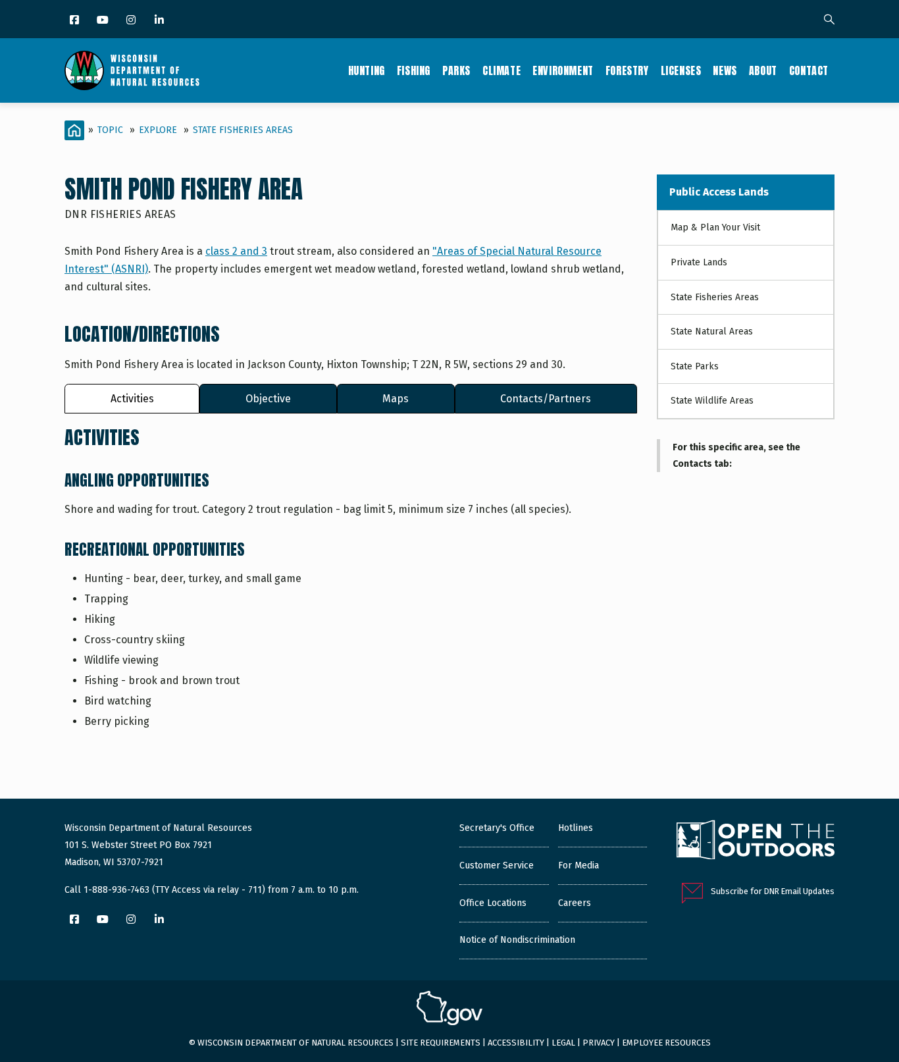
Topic (110, 130)
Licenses (681, 70)
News (724, 70)
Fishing (413, 70)
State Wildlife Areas (712, 400)
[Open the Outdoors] (756, 841)
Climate (501, 70)
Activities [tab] (132, 398)
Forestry (627, 70)
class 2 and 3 (236, 251)
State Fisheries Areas (243, 130)
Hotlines (575, 828)
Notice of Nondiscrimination (517, 939)
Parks (456, 70)
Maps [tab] (395, 398)
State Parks (695, 366)
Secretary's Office (496, 828)
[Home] (131, 70)
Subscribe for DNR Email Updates (773, 891)
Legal (563, 1043)
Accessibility (516, 1043)
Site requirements (440, 1043)
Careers (574, 903)
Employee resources (666, 1043)
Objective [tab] (268, 398)
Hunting (366, 70)
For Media (578, 865)
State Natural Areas (712, 331)
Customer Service (496, 865)
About (763, 70)
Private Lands (699, 262)
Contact (809, 70)
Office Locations (493, 903)
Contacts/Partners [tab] (545, 398)
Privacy (598, 1043)
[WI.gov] (449, 1010)
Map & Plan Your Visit (715, 227)
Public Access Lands (719, 192)
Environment (563, 70)
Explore (158, 130)
